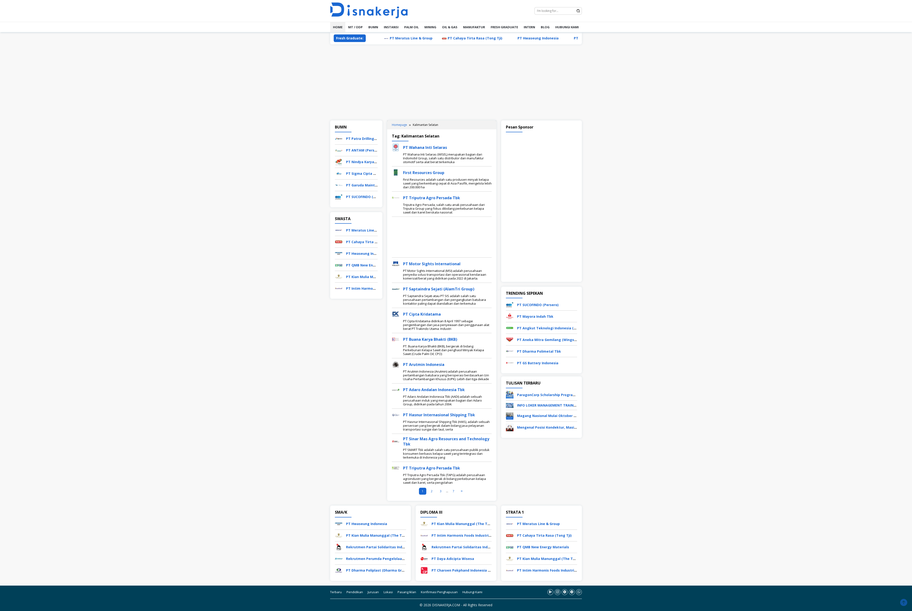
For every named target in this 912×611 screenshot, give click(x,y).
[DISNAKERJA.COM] (371, 10)
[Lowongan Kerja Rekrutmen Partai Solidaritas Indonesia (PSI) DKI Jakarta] (338, 547)
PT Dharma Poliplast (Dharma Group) (377, 570)
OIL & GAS (449, 27)
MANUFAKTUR (474, 27)
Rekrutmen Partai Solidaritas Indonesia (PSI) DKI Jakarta (394, 547)
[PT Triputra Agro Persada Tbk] (395, 197)
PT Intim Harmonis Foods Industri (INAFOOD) (469, 535)
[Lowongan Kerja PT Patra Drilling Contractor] (338, 138)
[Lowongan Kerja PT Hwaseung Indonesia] (338, 253)
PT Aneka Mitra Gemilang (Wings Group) (551, 339)
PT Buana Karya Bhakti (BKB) (430, 339)
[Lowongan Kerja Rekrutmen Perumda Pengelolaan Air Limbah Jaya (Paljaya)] (338, 558)
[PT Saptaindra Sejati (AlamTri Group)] (395, 288)
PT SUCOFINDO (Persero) (367, 196)
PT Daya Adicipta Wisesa (453, 558)
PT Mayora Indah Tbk (535, 316)
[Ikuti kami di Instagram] (557, 592)
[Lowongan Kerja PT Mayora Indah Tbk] (509, 316)
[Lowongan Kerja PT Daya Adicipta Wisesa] (424, 558)
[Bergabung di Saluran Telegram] (572, 592)
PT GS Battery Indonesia (537, 363)
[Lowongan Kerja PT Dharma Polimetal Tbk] (509, 351)
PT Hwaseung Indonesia (508, 38)
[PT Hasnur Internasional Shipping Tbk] (395, 414)
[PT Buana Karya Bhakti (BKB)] (395, 339)
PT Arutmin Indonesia (423, 364)
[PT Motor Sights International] (395, 263)
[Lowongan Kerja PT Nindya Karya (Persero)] (338, 161)
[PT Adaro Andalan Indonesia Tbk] (395, 389)
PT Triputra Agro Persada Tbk (431, 197)
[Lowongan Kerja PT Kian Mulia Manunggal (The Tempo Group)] (338, 276)
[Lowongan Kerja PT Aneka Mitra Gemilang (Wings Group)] (509, 339)
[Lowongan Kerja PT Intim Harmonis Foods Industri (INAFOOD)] (338, 288)
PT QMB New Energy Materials (570, 38)
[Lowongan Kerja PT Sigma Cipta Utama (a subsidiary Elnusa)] (338, 173)
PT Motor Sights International (432, 263)
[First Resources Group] (395, 172)
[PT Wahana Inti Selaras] (395, 147)
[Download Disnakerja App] (550, 592)
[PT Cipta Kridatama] (395, 314)
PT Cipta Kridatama (422, 314)
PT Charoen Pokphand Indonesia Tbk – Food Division (476, 570)
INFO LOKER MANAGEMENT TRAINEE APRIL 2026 (556, 405)
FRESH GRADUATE (504, 27)
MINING (430, 27)
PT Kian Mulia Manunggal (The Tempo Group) (385, 535)
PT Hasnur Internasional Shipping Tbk (439, 414)
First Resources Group (423, 172)
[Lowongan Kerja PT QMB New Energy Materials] (338, 264)
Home (337, 27)
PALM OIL (411, 27)
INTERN (529, 27)
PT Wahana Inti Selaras (425, 147)
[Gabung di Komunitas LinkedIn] (565, 592)
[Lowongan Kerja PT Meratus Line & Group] (338, 229)
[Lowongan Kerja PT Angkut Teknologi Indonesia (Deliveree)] (509, 327)
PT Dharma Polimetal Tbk (539, 351)
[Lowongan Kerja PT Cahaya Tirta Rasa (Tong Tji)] (338, 241)
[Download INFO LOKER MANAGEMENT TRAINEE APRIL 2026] (509, 405)
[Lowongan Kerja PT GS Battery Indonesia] (509, 362)
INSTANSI (391, 27)
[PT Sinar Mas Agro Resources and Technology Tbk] (395, 441)
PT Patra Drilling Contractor (370, 138)
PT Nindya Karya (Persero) (368, 162)
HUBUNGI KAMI (567, 27)
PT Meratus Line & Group (380, 38)
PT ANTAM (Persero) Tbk (367, 150)
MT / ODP (355, 27)
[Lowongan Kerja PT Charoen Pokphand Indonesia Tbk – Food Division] (424, 570)
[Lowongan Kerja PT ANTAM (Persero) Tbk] (338, 150)
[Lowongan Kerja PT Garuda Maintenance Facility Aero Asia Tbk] (338, 185)
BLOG (545, 27)
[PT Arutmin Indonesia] (395, 364)
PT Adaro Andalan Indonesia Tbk (434, 389)
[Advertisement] (456, 82)
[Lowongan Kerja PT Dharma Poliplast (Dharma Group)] (338, 570)
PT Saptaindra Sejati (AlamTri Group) (438, 289)
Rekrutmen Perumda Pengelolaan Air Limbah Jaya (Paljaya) (396, 558)
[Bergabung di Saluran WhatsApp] (579, 592)
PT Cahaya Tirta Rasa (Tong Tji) (444, 38)
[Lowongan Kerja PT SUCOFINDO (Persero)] (338, 196)
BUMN (373, 27)
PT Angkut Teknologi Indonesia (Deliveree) (554, 328)
